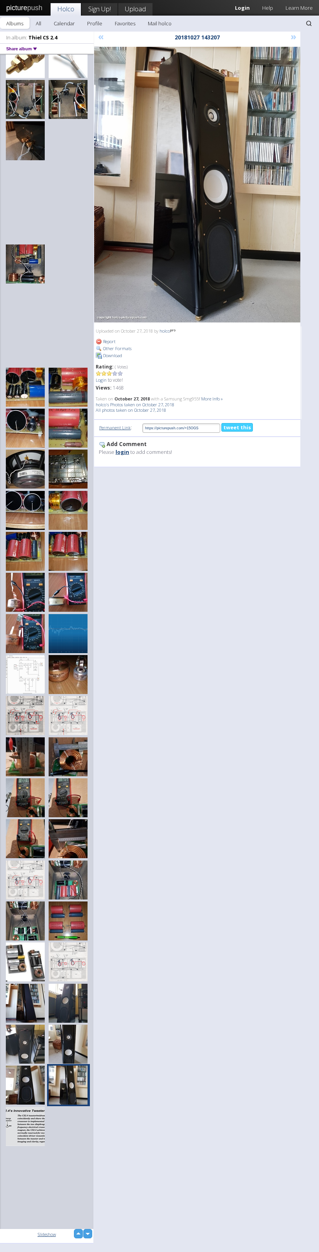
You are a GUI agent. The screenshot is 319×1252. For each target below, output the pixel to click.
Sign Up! (99, 8)
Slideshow (47, 1234)
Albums (14, 23)
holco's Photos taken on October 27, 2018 (135, 404)
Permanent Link (115, 427)
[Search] (309, 23)
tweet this (237, 427)
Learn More (299, 7)
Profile (94, 23)
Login (101, 380)
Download (112, 355)
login (122, 451)
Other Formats (116, 348)
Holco (65, 8)
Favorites (125, 23)
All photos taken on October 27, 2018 (131, 410)
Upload (135, 8)
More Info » (212, 399)
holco (165, 331)
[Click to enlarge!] (197, 184)
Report (109, 341)
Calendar (64, 23)
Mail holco (160, 23)
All (38, 23)
